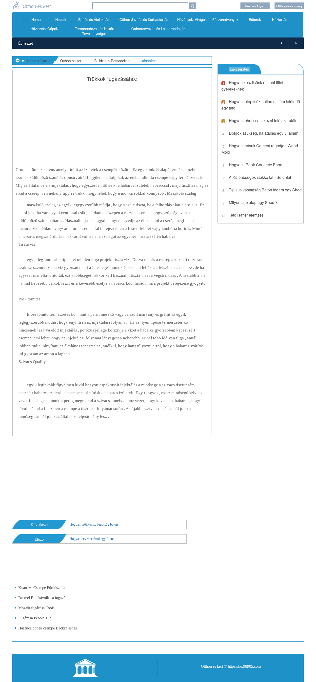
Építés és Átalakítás (93, 19)
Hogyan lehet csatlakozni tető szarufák (262, 120)
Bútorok (255, 19)
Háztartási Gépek (44, 28)
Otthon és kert (71, 60)
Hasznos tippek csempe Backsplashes (47, 628)
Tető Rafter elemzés (246, 215)
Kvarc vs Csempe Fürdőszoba (41, 588)
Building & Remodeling (112, 60)
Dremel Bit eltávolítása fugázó (41, 598)
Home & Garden (39, 60)
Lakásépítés (147, 60)
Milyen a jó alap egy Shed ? (253, 202)
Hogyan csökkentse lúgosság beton (94, 524)
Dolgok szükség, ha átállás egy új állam (263, 133)
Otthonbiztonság (289, 6)
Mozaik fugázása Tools (36, 608)
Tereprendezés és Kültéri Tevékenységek (94, 31)
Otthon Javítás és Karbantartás (143, 19)
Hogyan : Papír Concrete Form (255, 164)
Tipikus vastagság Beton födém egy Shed (265, 190)
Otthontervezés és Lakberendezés (158, 28)
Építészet (25, 43)
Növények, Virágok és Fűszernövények (207, 19)
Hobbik (60, 19)
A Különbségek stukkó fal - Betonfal (260, 177)
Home (36, 19)
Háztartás (279, 19)
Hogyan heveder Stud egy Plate (92, 539)
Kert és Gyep (255, 6)
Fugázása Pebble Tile (34, 618)
